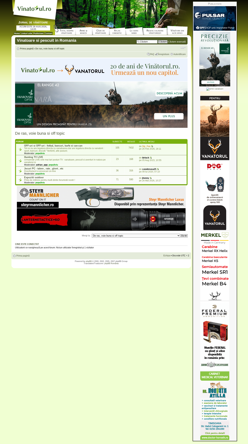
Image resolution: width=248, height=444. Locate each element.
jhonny (145, 178)
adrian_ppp (42, 165)
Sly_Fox (146, 146)
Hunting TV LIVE (33, 157)
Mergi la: (86, 235)
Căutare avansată (177, 41)
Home (17, 33)
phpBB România (111, 263)
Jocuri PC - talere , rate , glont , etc (43, 168)
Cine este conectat (27, 244)
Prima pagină (27, 48)
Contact (48, 33)
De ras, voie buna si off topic (50, 48)
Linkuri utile (26, 33)
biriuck (145, 157)
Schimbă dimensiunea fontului (183, 47)
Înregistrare (163, 54)
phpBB (89, 261)
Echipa (166, 255)
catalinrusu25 (149, 169)
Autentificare (179, 54)
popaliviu (40, 153)
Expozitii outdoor (34, 177)
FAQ (152, 54)
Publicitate (38, 33)
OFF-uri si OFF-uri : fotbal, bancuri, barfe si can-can (53, 145)
